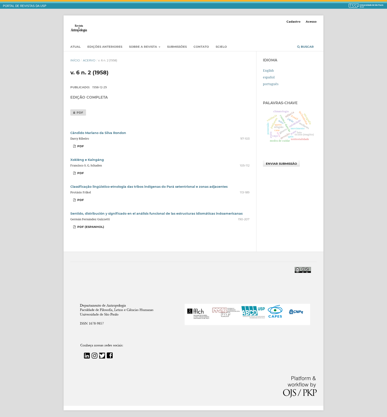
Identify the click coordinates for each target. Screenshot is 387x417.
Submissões (177, 46)
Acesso (311, 21)
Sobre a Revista (143, 46)
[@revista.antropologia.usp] (94, 357)
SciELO (221, 46)
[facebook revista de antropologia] (110, 357)
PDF (76, 112)
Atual (75, 46)
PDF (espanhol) (90, 227)
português (270, 84)
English (268, 70)
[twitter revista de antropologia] (102, 357)
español (269, 77)
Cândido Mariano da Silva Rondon (98, 133)
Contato (201, 46)
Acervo (89, 60)
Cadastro (293, 21)
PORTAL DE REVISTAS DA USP (24, 6)
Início (75, 60)
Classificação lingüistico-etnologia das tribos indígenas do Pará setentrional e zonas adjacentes (149, 187)
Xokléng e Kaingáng (87, 160)
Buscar (307, 46)
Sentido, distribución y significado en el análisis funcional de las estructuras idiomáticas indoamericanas (156, 214)
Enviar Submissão (281, 163)
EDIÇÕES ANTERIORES (104, 46)
